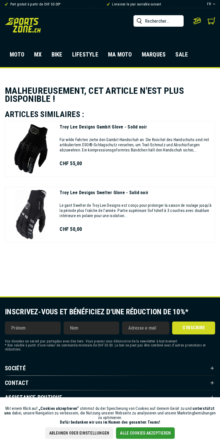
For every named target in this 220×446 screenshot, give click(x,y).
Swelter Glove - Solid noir (104, 192)
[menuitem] (158, 21)
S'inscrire (193, 327)
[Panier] (211, 21)
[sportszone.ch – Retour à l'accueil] (23, 25)
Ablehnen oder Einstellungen (79, 433)
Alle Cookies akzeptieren (145, 433)
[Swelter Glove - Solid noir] (31, 214)
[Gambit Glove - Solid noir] (31, 149)
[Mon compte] (197, 21)
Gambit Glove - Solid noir (103, 127)
